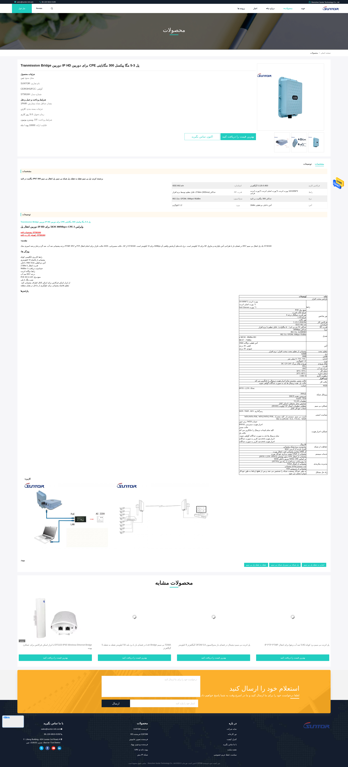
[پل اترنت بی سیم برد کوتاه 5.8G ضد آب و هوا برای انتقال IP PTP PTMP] (292, 617)
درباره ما (270, 8)
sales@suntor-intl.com (25, 2)
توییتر (41, 748)
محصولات (288, 8)
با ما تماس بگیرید (230, 744)
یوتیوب (53, 748)
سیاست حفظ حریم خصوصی (225, 755)
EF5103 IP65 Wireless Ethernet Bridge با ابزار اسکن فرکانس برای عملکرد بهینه (57, 646)
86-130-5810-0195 (48, 2)
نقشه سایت (232, 750)
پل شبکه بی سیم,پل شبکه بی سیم (285, 565)
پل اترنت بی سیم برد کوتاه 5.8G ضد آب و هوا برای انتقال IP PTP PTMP (297, 645)
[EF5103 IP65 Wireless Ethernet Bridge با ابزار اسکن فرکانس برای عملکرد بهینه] (55, 617)
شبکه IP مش (142, 755)
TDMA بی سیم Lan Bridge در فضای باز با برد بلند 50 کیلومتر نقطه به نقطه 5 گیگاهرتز (136, 646)
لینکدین (59, 748)
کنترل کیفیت (232, 739)
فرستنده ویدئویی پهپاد (139, 744)
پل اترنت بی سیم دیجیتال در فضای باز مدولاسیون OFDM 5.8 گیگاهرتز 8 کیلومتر (214, 645)
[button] (326, 623)
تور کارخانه (232, 734)
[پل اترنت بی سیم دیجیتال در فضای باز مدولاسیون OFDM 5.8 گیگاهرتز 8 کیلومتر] (213, 617)
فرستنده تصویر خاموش (138, 739)
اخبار (255, 8)
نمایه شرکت (232, 729)
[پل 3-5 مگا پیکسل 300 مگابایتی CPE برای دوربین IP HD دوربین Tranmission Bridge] (290, 97)
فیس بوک (47, 748)
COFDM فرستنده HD (139, 734)
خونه (303, 8)
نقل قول (21, 8)
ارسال (115, 703)
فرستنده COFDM (141, 729)
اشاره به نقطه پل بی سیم (314, 565)
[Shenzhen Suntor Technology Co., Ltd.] (330, 8)
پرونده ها (241, 8)
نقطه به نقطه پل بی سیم (256, 565)
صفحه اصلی (326, 53)
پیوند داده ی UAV (141, 750)
